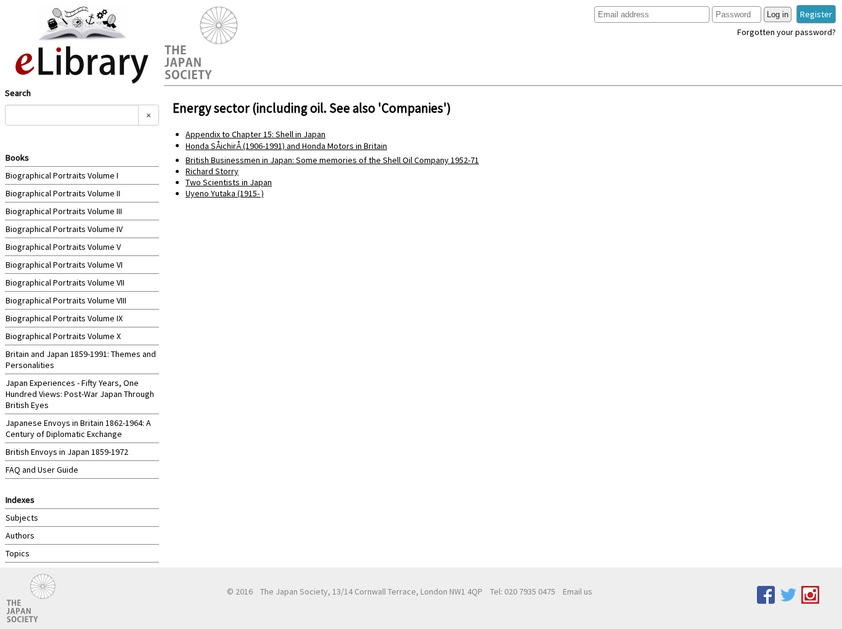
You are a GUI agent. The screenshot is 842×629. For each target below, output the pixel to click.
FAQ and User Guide (42, 469)
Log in (777, 14)
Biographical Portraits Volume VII (65, 282)
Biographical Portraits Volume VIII (66, 300)
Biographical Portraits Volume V (63, 246)
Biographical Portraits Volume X (63, 336)
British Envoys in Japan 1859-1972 (67, 451)
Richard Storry (212, 171)
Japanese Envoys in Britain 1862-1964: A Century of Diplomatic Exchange (78, 428)
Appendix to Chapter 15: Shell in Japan (255, 134)
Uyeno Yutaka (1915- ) (225, 193)
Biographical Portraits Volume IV (64, 228)
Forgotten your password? (786, 32)
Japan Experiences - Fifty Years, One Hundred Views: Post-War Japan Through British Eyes (80, 394)
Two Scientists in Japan (229, 182)
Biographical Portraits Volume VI (64, 264)
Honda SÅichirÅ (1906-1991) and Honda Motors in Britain (286, 145)
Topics (18, 553)
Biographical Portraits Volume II (63, 193)
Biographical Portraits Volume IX (64, 318)
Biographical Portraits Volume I (62, 175)
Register (816, 14)
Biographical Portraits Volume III (64, 211)
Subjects (22, 517)
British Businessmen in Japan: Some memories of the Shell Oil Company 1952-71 (332, 160)
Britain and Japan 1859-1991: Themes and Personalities (81, 359)
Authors (20, 535)
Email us (577, 591)
